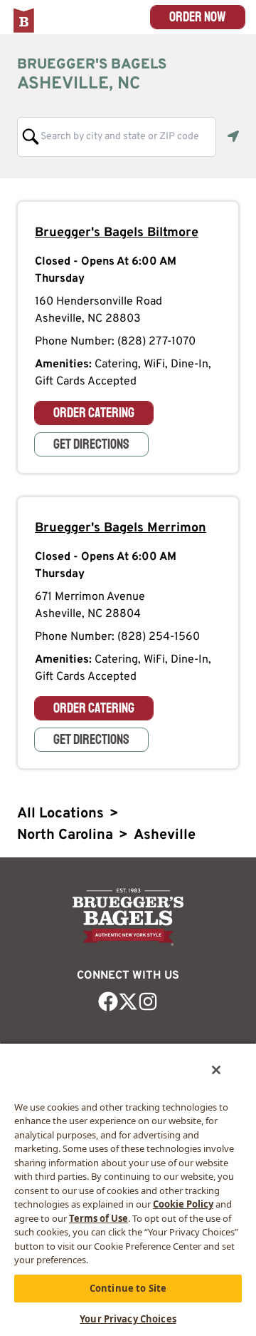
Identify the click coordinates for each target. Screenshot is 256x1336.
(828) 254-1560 (158, 637)
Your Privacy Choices (128, 1318)
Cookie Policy (183, 1204)
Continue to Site (128, 1288)
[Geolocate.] (233, 136)
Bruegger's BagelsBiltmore (116, 233)
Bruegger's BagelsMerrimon (120, 528)
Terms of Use (98, 1218)
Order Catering (93, 413)
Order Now (197, 17)
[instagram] (148, 1001)
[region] (128, 1189)
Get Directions (91, 444)
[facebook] (108, 1001)
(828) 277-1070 (156, 342)
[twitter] (128, 1001)
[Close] (216, 1070)
